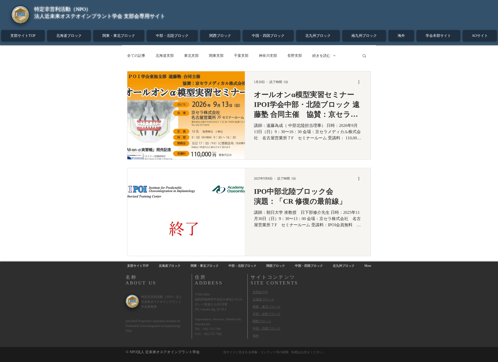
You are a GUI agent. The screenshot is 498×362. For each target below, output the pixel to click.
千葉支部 (241, 56)
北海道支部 (165, 56)
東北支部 (191, 56)
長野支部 (294, 56)
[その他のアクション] (360, 82)
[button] (364, 56)
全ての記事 (136, 56)
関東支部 (216, 56)
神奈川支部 (268, 56)
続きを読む (321, 56)
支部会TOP (260, 292)
